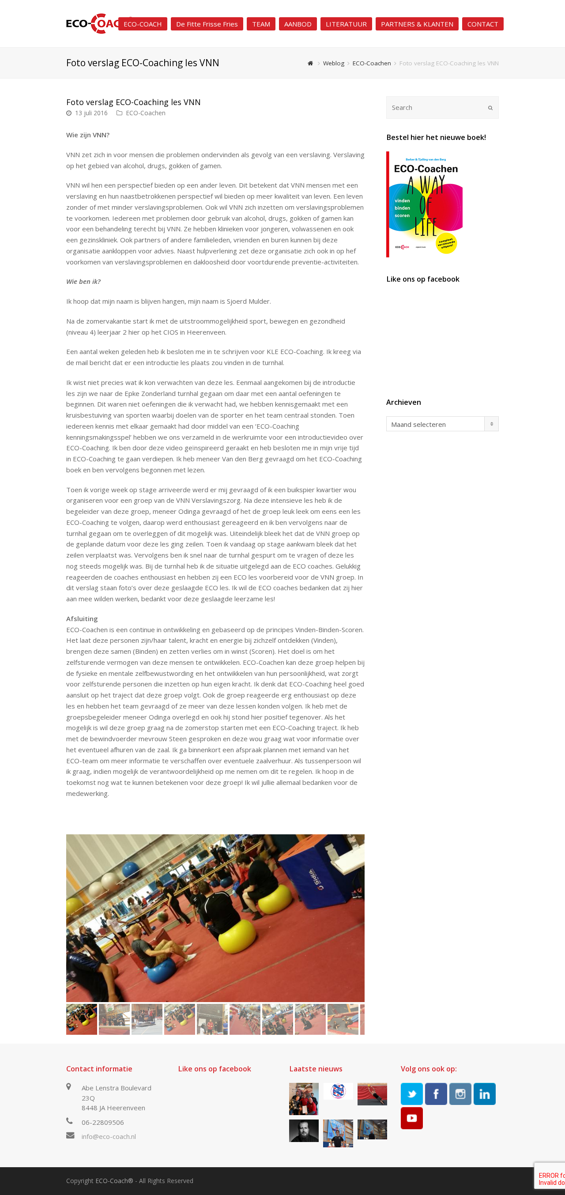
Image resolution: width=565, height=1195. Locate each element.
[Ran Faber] (338, 1133)
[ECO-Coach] (99, 23)
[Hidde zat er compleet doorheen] (304, 1131)
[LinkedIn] (485, 1094)
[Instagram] (460, 1094)
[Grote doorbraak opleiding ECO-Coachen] (304, 1099)
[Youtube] (412, 1118)
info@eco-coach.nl (109, 1136)
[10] (215, 918)
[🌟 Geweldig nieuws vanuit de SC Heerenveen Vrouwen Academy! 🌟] (338, 1091)
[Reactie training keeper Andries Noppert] (372, 1094)
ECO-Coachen (146, 113)
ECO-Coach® (114, 1180)
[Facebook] (436, 1094)
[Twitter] (412, 1094)
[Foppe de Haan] (372, 1129)
